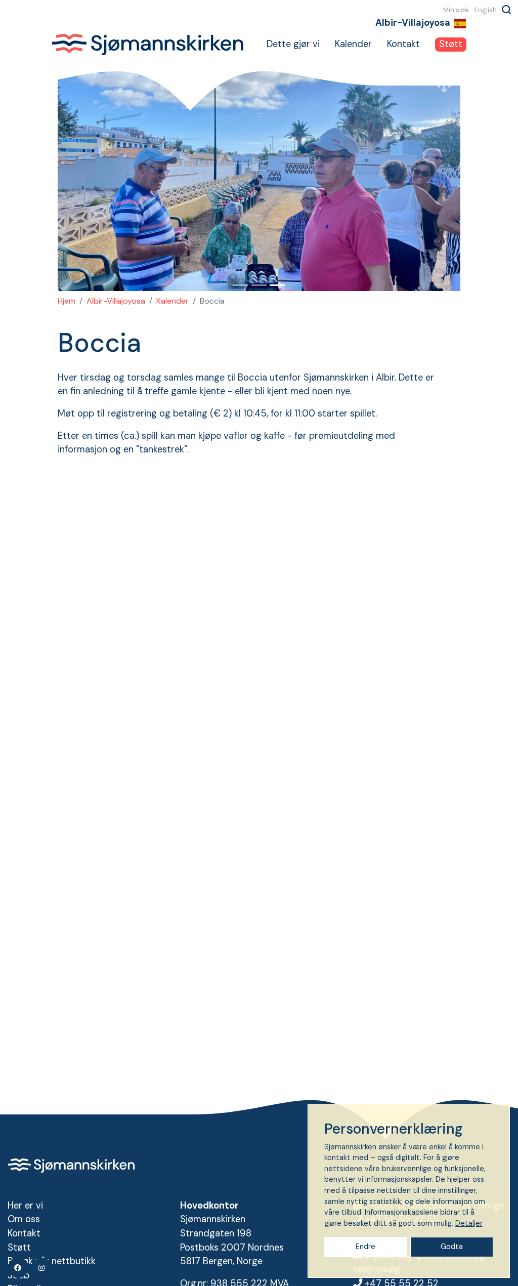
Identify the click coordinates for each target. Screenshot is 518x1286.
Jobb (18, 1275)
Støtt (450, 44)
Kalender (353, 44)
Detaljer (469, 1223)
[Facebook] (18, 1268)
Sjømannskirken (147, 44)
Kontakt (403, 44)
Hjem (66, 301)
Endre (365, 1246)
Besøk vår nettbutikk (52, 1261)
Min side (456, 10)
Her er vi (25, 1205)
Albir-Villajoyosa (116, 301)
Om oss (24, 1219)
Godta (452, 1246)
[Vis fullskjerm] (444, 85)
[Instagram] (42, 1268)
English (485, 10)
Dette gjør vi (293, 44)
